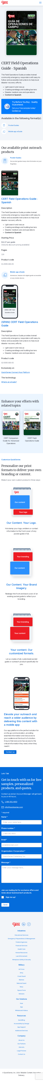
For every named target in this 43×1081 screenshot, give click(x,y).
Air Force (21, 969)
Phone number (8, 828)
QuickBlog (21, 1020)
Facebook (29, 924)
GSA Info (21, 1047)
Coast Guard (22, 976)
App (21, 1007)
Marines (21, 980)
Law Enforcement (21, 956)
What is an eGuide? (9, 382)
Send (5, 905)
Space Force (21, 990)
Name (4, 817)
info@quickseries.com (14, 807)
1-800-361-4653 (11, 802)
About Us (21, 1040)
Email (4, 840)
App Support (21, 1027)
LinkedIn (23, 924)
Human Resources (21, 952)
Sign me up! (11, 897)
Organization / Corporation (13, 851)
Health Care (21, 949)
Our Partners (22, 1044)
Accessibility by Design (21, 1023)
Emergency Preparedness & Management (21, 938)
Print (21, 1003)
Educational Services (21, 935)
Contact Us (21, 1054)
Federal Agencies (21, 942)
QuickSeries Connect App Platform (15, 372)
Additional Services (21, 1030)
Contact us (16, 111)
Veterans (21, 994)
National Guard (21, 983)
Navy (21, 987)
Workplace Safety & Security (21, 959)
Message (5, 862)
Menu (40, 2)
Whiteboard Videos (21, 1010)
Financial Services (21, 945)
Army (21, 973)
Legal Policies (21, 1051)
